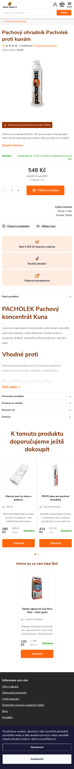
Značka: (63, 206)
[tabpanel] (18, 503)
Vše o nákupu (10, 686)
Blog (5, 711)
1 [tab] (35, 554)
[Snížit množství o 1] (5, 190)
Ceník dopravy (10, 699)
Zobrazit (18, 543)
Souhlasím (37, 759)
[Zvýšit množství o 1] (18, 190)
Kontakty (7, 717)
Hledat (64, 12)
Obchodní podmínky (14, 692)
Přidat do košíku (48, 190)
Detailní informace (12, 145)
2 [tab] (38, 554)
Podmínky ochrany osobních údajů (23, 705)
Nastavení (37, 747)
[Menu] (69, 4)
